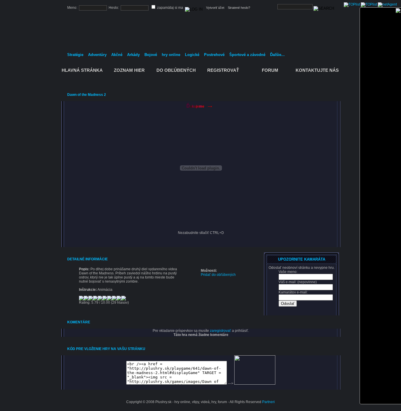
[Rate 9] (153, 300)
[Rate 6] (127, 300)
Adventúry (97, 54)
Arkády (133, 54)
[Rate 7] (136, 300)
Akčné (116, 54)
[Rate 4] (109, 300)
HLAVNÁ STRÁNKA (82, 70)
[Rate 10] (162, 300)
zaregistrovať (220, 331)
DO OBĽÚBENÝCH (176, 70)
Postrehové (214, 54)
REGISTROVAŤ (223, 70)
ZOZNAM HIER (129, 70)
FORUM (270, 70)
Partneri (268, 402)
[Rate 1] (83, 300)
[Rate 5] (118, 300)
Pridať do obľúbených (218, 275)
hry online (171, 54)
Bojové (150, 54)
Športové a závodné (247, 54)
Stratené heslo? (239, 7)
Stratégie (75, 54)
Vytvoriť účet (215, 7)
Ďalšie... (277, 54)
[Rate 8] (145, 300)
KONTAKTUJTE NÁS (317, 70)
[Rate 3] (101, 300)
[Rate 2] (92, 300)
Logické (192, 54)
